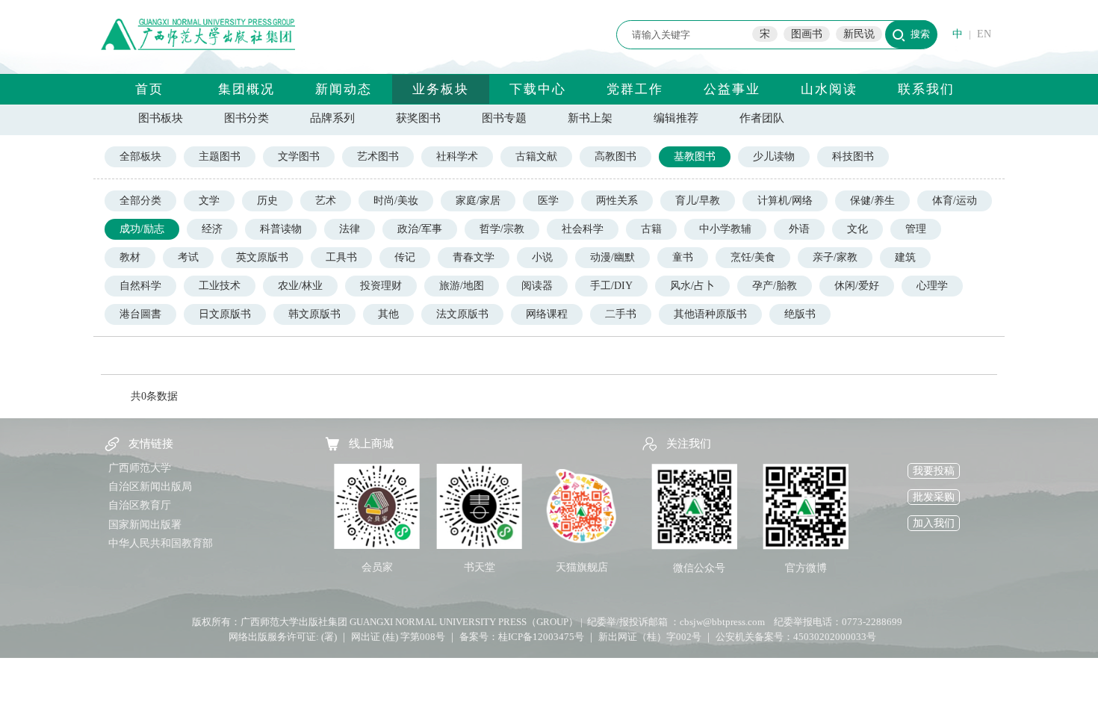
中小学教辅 (725, 229)
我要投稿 (934, 470)
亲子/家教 (835, 257)
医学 (548, 200)
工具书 (341, 257)
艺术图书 (378, 156)
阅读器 (537, 285)
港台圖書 (140, 314)
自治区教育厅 (139, 505)
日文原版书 (225, 314)
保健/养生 (872, 200)
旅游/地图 (461, 285)
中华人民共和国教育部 (160, 543)
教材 (130, 257)
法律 (349, 229)
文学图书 (299, 156)
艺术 (325, 200)
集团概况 (246, 89)
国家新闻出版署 (145, 524)
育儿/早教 (697, 200)
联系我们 (926, 89)
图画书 (806, 34)
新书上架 (590, 118)
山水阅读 (829, 89)
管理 (915, 229)
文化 (857, 229)
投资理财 (381, 285)
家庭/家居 (478, 200)
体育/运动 (954, 200)
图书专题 (504, 118)
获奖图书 (418, 118)
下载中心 (537, 89)
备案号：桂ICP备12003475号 (521, 636)
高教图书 (615, 156)
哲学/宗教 (502, 229)
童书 (682, 257)
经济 (212, 229)
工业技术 (220, 285)
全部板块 (140, 156)
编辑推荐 (676, 118)
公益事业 (732, 89)
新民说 (859, 34)
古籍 (651, 229)
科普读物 (281, 229)
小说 (542, 257)
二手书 (620, 314)
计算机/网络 (785, 200)
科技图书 (853, 156)
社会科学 (583, 229)
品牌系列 (332, 118)
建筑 (905, 257)
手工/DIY (611, 285)
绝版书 (800, 314)
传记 (404, 257)
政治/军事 (419, 229)
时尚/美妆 (395, 200)
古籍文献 (536, 156)
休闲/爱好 (856, 285)
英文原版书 (262, 257)
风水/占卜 (692, 285)
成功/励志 (142, 229)
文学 (209, 200)
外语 (799, 229)
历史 (267, 200)
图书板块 (160, 118)
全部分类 (140, 200)
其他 (388, 314)
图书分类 (246, 118)
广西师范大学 (139, 468)
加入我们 (934, 523)
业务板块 (440, 89)
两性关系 (617, 200)
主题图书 (220, 156)
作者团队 (761, 118)
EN (984, 34)
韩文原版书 (314, 314)
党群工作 (635, 89)
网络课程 (547, 314)
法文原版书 (462, 314)
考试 (188, 257)
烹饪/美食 (753, 257)
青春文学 (473, 257)
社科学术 (457, 156)
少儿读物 (774, 156)
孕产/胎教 (774, 285)
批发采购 (934, 497)
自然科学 (140, 285)
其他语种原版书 (710, 314)
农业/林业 (300, 285)
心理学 (932, 285)
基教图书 (695, 156)
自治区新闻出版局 (150, 486)
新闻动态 (343, 89)
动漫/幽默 (612, 257)
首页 (149, 89)
